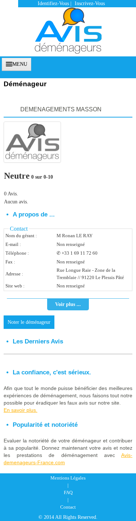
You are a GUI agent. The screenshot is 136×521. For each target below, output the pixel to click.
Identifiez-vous (53, 3)
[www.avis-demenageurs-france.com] (68, 27)
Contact (68, 507)
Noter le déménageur (29, 322)
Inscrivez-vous (90, 3)
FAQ (68, 492)
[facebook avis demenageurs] (117, 63)
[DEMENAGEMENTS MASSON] (32, 142)
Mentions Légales (68, 478)
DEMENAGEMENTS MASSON (61, 109)
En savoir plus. (20, 410)
